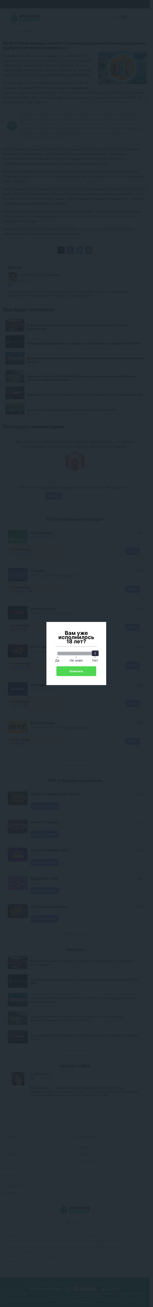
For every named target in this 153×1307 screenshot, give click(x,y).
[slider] (95, 653)
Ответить (76, 671)
